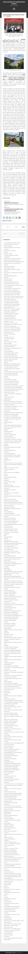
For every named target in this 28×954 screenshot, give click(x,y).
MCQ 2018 (6, 452)
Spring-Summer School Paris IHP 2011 (12, 854)
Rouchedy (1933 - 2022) (9, 337)
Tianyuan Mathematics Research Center (13, 14)
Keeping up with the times (9, 346)
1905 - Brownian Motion (9, 780)
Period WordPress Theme (10, 952)
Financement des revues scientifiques (11, 472)
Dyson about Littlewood (9, 689)
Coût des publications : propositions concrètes (13, 702)
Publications (6, 448)
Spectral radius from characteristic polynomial (13, 385)
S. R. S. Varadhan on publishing (10, 522)
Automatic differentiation (9, 513)
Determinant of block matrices (10, 758)
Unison (5, 423)
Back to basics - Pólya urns (9, 603)
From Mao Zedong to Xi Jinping (10, 367)
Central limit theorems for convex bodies (12, 805)
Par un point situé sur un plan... (10, 499)
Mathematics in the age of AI (11, 202)
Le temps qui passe (8, 280)
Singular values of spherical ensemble (12, 260)
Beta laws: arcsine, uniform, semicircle (12, 889)
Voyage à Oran (7, 890)
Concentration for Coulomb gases (11, 551)
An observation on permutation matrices (12, 763)
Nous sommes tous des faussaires (11, 614)
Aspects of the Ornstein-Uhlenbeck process (13, 596)
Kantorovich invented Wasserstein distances (13, 581)
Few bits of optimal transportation (11, 374)
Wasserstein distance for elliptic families (12, 291)
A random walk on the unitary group (11, 779)
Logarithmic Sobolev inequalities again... (12, 304)
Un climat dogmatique (8, 931)
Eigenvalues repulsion (8, 360)
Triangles (6, 694)
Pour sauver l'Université (9, 744)
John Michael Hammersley (9, 827)
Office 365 (6, 538)
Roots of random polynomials (10, 831)
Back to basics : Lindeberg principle (11, 310)
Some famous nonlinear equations (11, 861)
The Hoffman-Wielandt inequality (10, 802)
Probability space (7, 459)
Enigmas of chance (8, 609)
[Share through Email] (16, 217)
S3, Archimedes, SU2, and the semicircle (12, 288)
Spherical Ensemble (8, 279)
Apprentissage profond (9, 585)
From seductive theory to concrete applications (13, 783)
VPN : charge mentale (8, 549)
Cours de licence (7, 349)
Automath (6, 274)
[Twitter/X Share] (7, 217)
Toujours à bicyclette (8, 626)
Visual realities (7, 735)
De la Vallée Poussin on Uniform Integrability (13, 684)
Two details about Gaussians (10, 315)
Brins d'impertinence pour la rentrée (11, 390)
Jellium (5, 470)
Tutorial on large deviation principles (11, 521)
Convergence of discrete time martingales (12, 417)
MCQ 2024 (6, 277)
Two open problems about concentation (12, 820)
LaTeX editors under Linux (9, 724)
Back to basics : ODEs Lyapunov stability (12, 329)
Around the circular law (9, 826)
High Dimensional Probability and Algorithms (13, 502)
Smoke (5, 868)
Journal (5, 846)
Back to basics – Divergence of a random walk (13, 582)
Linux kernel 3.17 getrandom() (10, 648)
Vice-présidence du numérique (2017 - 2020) (13, 406)
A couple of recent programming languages (13, 793)
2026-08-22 (8, 16)
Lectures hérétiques (8, 286)
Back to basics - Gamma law (10, 519)
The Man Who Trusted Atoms (10, 312)
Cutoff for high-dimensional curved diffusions (13, 285)
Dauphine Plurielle (7, 574)
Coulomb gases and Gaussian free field (12, 514)
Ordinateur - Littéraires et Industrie (11, 721)
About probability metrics (9, 307)
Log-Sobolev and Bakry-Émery (10, 354)
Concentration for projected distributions (12, 293)
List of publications (8, 606)
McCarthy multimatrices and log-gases (12, 327)
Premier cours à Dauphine (9, 705)
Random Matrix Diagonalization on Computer (13, 524)
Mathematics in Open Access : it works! (12, 552)
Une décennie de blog (8, 431)
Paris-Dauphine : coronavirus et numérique (12, 439)
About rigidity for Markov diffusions (11, 302)
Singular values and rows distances (11, 908)
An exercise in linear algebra (9, 623)
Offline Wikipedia (7, 664)
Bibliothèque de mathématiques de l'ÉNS (12, 363)
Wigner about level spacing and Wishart (12, 651)
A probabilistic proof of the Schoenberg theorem (14, 743)
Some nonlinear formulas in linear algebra (12, 867)
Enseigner (6, 475)
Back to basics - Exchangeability (10, 612)
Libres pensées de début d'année (10, 356)
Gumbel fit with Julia (8, 525)
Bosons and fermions (8, 772)
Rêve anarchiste (7, 692)
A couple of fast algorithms (9, 839)
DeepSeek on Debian (8, 253)
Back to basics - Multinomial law (10, 719)
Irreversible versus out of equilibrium (11, 492)
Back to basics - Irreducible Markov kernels (13, 563)
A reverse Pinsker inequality (9, 334)
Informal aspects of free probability (11, 665)
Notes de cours (7, 900)
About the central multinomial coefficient (12, 610)
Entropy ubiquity (7, 628)
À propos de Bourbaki (8, 351)
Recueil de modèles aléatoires (10, 592)
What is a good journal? (9, 746)
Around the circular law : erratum (10, 530)
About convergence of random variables (12, 455)
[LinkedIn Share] (10, 217)
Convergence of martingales (10, 489)
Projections (6, 480)
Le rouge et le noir (7, 601)
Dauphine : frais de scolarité (9, 598)
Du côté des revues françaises (10, 676)
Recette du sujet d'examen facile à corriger (12, 875)
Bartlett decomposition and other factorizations (14, 604)
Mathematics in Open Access (10, 562)
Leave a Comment (8, 220)
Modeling (6, 430)
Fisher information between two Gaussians (13, 401)
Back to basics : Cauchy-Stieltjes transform (13, 348)
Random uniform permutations (10, 851)
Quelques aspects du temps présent (11, 617)
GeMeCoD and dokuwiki (9, 824)
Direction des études (8, 245)
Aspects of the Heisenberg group (11, 815)
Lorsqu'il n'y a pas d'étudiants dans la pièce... (13, 799)
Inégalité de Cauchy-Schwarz (10, 898)
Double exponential (8, 919)
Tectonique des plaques (9, 818)
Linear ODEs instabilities (9, 338)
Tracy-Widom (7, 870)
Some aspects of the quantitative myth (12, 859)
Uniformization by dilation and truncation (12, 447)
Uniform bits (6, 887)
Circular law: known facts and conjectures (12, 873)
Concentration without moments (10, 529)
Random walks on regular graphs (11, 683)
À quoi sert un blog (8, 901)
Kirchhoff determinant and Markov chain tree (13, 615)
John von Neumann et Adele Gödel (11, 290)
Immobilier (6, 645)
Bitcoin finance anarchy (9, 856)
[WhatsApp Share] (13, 217)
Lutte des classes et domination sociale (12, 559)
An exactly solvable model (9, 404)
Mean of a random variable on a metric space (13, 736)
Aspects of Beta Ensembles (9, 481)
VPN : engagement (8, 570)
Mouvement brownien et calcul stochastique (13, 463)
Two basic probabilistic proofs (10, 842)
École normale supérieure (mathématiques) (13, 387)
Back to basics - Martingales (10, 625)
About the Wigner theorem (9, 754)
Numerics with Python (8, 809)
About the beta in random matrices (11, 352)
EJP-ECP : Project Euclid (9, 590)
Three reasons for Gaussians (10, 408)
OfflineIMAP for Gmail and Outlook (11, 541)
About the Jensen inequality (9, 699)
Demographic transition (9, 761)
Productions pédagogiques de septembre (12, 650)
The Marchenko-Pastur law (9, 909)
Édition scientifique (8, 343)
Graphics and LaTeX (8, 837)
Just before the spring (8, 777)
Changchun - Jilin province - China (11, 848)
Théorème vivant (7, 738)
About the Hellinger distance (9, 450)
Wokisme (6, 335)
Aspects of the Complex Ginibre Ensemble (12, 923)
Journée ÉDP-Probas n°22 (9, 546)
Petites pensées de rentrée (9, 507)
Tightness (6, 621)
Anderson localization (8, 934)
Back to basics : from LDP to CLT (10, 323)
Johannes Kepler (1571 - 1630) (10, 341)
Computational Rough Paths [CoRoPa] (12, 906)
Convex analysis (7, 823)
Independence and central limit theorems (12, 810)
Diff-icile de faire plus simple (9, 791)
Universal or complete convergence (11, 714)
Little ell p (6, 362)
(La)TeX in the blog (8, 933)
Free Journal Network (8, 511)
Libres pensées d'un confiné (9, 437)
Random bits (6, 691)
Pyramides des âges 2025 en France (11, 282)
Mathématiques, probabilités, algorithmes (12, 576)
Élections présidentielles (9, 771)
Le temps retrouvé (7, 398)
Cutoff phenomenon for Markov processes (13, 324)
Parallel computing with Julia (10, 518)
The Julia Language (8, 681)
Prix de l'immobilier (8, 883)
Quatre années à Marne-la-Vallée (10, 713)
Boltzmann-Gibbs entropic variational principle (13, 371)
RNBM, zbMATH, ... (8, 400)
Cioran (5, 862)
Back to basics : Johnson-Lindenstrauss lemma (14, 296)
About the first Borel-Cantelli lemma (11, 755)
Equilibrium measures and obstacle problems (13, 357)
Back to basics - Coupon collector (11, 925)
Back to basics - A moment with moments (12, 687)
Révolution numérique (8, 747)
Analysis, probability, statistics (10, 477)
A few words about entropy (9, 316)
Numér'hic (6, 444)
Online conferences (8, 428)
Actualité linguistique (8, 422)
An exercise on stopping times (10, 750)
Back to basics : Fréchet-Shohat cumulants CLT (13, 272)
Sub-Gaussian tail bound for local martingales (13, 412)
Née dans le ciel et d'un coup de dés (11, 467)
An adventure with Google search (11, 618)
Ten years (6, 821)
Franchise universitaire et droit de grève (12, 442)
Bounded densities (8, 917)
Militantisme (6, 445)
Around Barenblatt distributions (10, 275)
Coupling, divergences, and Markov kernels (12, 441)
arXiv (5, 461)
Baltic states (6, 632)
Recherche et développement (10, 434)
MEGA (5, 535)
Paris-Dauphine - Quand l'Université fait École (13, 675)
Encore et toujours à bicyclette (10, 379)
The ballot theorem (8, 757)
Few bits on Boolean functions (10, 796)
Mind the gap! (7, 568)
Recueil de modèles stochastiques (11, 647)
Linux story (6, 832)
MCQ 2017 (6, 491)
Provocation (6, 936)
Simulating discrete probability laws (11, 768)
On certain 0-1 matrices (9, 634)
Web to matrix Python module (10, 798)
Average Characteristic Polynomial (11, 725)
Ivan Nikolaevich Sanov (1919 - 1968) (11, 294)
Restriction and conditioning (10, 250)
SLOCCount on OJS (8, 636)
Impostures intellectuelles (9, 662)
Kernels (5, 474)
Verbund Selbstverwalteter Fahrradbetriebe (12, 425)
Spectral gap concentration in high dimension (13, 297)
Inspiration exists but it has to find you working (13, 557)
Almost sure (6, 494)
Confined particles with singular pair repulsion (13, 700)
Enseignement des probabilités (10, 722)
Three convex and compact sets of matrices (13, 807)
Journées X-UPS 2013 (8, 727)
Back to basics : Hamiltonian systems (12, 330)
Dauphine (6, 483)
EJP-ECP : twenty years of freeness (11, 599)
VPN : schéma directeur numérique (11, 544)
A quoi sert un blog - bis (9, 872)
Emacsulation (7, 760)
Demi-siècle (6, 340)
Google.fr (6, 897)
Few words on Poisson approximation (12, 930)
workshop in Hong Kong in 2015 (16, 79)
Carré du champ (7, 560)
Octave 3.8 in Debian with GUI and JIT (11, 686)
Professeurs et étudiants (9, 469)
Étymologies (6, 554)
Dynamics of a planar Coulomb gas (11, 382)
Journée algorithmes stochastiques (11, 548)
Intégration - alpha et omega (9, 593)
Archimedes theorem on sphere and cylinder (13, 319)
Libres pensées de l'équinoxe (10, 318)
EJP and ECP (6, 804)
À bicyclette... (6, 654)
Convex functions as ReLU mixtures (11, 283)
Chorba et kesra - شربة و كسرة (10, 326)
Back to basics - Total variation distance (12, 928)
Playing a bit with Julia (8, 527)
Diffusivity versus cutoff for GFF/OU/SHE (12, 258)
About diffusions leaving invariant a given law (13, 543)
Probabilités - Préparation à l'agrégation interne (13, 584)
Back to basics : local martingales (11, 415)
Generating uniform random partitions (12, 769)
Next (23, 227)
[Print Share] (19, 217)
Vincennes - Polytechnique (9, 595)
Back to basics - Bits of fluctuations (11, 532)
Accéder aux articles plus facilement (11, 381)
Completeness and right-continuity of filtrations (13, 389)
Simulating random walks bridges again (12, 765)
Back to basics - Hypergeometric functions (13, 426)
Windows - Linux (7, 540)
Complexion (6, 566)
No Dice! (5, 886)
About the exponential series (10, 555)
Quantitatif (6, 516)
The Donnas (6, 378)
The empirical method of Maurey (10, 853)
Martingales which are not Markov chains (12, 794)
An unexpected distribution (9, 453)
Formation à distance (8, 436)
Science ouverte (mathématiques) (11, 384)
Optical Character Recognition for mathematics (13, 857)
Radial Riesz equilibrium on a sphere (11, 313)
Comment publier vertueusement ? (11, 373)
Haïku (5, 895)
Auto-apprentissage (8, 536)
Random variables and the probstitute (11, 749)
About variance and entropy (9, 299)
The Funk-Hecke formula (9, 397)
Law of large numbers (8, 485)
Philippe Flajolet (7, 884)
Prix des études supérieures (9, 565)
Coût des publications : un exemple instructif (13, 752)
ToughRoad (6, 533)
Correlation (6, 912)
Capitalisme (6, 840)
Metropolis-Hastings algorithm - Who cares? (13, 637)
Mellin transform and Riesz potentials (11, 365)
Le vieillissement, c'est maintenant (11, 703)
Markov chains (7, 829)
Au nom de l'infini (7, 433)
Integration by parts (8, 801)
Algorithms (6, 774)
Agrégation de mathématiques (10, 850)
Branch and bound (8, 816)
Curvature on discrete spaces (10, 911)
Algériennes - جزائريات (8, 321)
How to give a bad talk (8, 505)
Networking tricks (7, 812)
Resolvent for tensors (8, 332)
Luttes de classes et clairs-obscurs (11, 244)
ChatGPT (6, 252)
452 (16, 227)
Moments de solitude (8, 927)
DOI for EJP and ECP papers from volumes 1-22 (14, 503)
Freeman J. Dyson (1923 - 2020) (10, 359)
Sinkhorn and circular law (9, 392)
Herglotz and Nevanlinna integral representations (14, 261)
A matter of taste (7, 813)
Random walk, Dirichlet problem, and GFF (12, 653)
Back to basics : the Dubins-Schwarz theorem (13, 403)
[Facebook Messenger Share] (4, 217)
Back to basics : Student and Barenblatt (12, 308)
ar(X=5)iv (6, 376)
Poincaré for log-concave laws (10, 345)
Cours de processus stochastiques (11, 301)
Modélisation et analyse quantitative (11, 414)
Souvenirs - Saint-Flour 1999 (10, 670)
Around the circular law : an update (11, 500)
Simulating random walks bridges (11, 766)
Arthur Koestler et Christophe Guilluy (11, 305)
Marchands (6, 782)
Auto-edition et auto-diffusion (10, 776)
